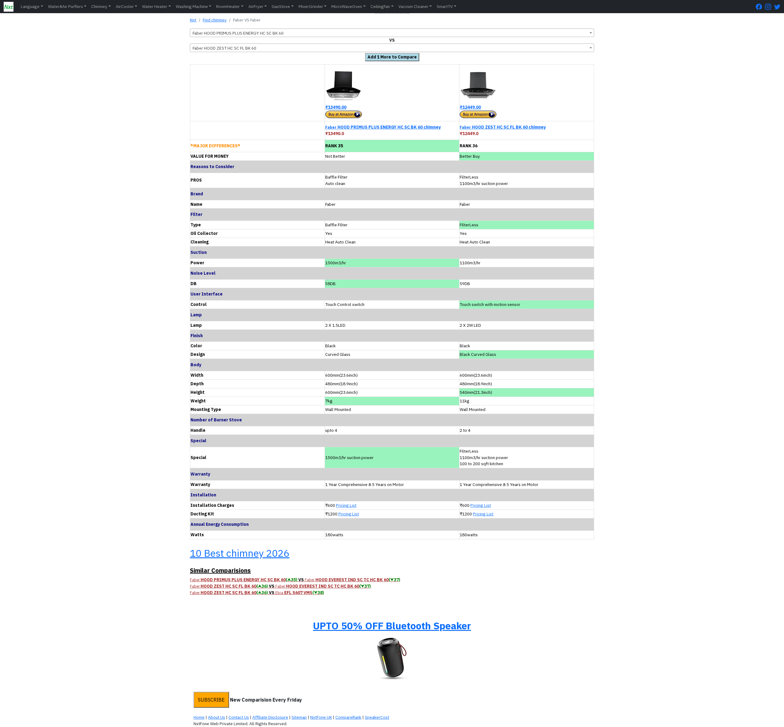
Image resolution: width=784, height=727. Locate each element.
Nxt (193, 20)
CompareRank (348, 717)
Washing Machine (192, 6)
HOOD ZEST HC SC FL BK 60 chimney (503, 127)
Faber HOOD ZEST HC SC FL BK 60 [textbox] (224, 48)
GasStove (281, 6)
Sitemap (299, 717)
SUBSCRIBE (211, 700)
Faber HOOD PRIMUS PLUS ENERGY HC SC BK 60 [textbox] (238, 33)
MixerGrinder (311, 6)
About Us (216, 717)
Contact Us (238, 717)
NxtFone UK (321, 717)
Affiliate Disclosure (270, 717)
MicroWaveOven (346, 6)
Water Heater (154, 6)
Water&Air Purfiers (65, 6)
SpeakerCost (377, 717)
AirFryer (255, 6)
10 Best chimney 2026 (239, 553)
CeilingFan (380, 6)
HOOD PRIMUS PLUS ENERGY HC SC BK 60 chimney (383, 127)
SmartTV (445, 6)
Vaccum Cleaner (413, 6)
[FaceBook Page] (760, 6)
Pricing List (346, 505)
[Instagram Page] (769, 6)
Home (199, 717)
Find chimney (215, 20)
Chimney (99, 6)
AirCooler (125, 6)
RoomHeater (228, 6)
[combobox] (392, 32)
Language (30, 6)
